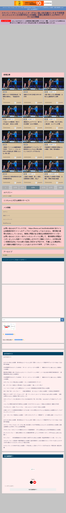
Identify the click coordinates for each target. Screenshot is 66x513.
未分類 (5, 144)
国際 (25, 119)
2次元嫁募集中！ (33, 489)
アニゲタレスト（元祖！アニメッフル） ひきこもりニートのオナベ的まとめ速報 (24, 407)
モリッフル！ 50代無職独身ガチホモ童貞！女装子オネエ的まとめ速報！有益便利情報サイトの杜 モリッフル (32, 437)
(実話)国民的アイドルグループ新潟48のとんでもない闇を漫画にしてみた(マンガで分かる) (33, 149)
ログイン (5, 211)
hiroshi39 (19, 102)
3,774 (50, 187)
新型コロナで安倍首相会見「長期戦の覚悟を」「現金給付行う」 (12, 96)
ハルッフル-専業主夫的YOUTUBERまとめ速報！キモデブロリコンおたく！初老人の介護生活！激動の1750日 (31, 404)
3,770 (15, 187)
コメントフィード (7, 219)
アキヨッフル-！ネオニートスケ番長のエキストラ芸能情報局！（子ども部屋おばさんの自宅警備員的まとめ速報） (32, 429)
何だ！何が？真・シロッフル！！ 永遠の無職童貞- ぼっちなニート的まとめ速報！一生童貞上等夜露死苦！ (32, 391)
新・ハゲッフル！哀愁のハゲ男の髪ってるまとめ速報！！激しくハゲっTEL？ (23, 385)
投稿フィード (6, 215)
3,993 (60, 187)
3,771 (22, 187)
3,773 (43, 187)
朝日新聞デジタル (10, 119)
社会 (4, 119)
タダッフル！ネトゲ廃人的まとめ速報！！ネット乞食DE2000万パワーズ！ (22, 382)
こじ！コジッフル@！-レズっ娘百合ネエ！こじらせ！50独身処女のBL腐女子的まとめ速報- (27, 388)
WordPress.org (7, 223)
